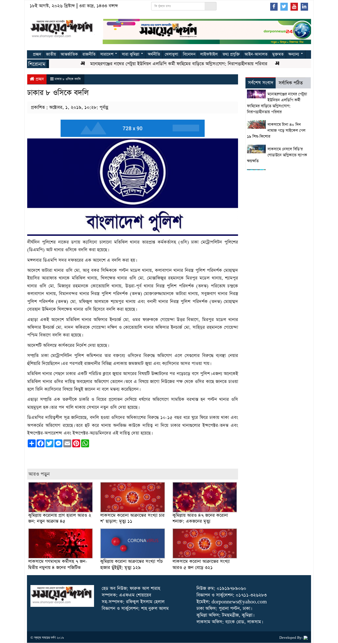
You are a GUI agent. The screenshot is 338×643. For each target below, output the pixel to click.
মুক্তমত (278, 54)
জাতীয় (51, 54)
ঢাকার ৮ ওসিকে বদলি (68, 79)
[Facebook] (274, 6)
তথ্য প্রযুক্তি (231, 54)
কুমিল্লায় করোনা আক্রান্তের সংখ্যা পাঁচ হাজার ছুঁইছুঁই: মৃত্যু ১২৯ (131, 564)
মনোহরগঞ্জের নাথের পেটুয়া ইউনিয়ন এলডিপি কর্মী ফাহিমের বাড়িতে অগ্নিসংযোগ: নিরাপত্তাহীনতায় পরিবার (169, 64)
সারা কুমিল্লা (131, 54)
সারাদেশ (107, 54)
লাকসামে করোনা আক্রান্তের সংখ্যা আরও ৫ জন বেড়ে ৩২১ (201, 564)
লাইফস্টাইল (209, 54)
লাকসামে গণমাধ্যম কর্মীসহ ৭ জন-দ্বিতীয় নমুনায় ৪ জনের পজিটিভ (57, 564)
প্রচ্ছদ (37, 54)
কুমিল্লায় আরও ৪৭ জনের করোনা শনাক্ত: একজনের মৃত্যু (200, 518)
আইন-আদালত (255, 54)
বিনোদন (189, 54)
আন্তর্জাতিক (69, 54)
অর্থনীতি (154, 54)
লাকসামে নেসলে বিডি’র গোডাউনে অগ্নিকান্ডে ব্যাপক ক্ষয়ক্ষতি (277, 155)
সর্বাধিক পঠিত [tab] (291, 83)
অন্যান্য (294, 54)
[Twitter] (284, 6)
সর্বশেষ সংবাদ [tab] (260, 83)
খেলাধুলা (171, 54)
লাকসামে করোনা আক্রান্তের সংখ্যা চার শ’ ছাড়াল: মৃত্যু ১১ (132, 518)
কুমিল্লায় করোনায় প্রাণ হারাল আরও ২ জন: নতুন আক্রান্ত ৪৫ (59, 518)
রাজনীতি (89, 54)
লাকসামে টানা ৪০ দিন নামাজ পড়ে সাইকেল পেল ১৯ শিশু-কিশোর (276, 130)
